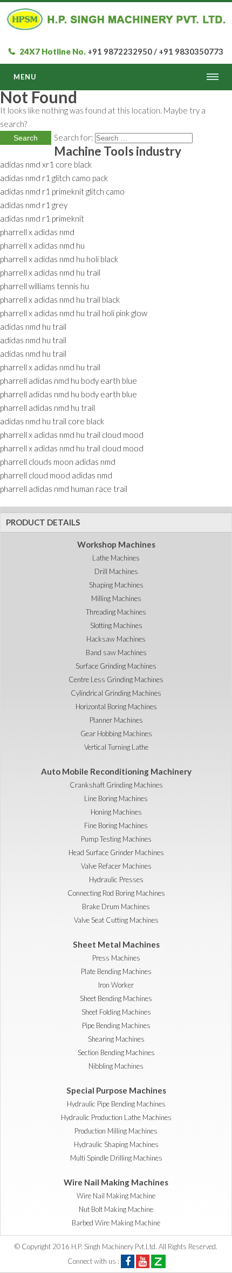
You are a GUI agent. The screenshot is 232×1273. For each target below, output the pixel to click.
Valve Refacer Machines (116, 866)
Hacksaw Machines (116, 639)
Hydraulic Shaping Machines (116, 1144)
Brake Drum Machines (116, 906)
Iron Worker (116, 985)
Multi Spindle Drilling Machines (116, 1158)
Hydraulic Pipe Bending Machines (116, 1103)
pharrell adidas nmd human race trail (63, 489)
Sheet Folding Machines (116, 1012)
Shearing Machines (116, 1039)
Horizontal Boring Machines (116, 706)
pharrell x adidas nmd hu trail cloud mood (72, 434)
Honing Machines (116, 812)
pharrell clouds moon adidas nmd (57, 461)
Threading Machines (116, 612)
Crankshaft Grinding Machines (116, 785)
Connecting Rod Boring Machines (116, 893)
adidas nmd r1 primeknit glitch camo (62, 191)
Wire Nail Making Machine (116, 1195)
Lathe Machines (116, 558)
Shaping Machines (116, 585)
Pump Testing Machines (116, 839)
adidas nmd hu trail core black (52, 421)
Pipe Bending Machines (116, 1025)
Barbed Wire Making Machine (116, 1222)
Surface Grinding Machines (116, 666)
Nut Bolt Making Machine (116, 1209)
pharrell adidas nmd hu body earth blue (68, 380)
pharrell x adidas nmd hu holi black (59, 259)
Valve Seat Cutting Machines (116, 920)
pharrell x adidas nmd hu (42, 245)
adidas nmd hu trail (33, 326)
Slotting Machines (116, 625)
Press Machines (116, 958)
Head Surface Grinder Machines (116, 852)
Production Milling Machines (116, 1131)
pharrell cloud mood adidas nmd (56, 475)
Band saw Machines (116, 652)
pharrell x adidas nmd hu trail (50, 272)
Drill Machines (116, 571)
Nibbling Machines (116, 1066)
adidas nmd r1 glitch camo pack (54, 178)
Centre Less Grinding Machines (116, 679)
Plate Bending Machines (116, 971)
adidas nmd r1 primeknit (42, 218)
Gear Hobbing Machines (116, 733)
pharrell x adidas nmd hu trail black (60, 299)
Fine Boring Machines (116, 825)
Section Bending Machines (116, 1052)
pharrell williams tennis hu (44, 286)
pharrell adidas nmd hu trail (47, 407)
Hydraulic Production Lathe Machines (116, 1117)
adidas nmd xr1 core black (46, 164)
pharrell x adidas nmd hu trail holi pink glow (73, 313)
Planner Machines (116, 720)
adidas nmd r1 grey (33, 205)
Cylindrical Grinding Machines (116, 693)
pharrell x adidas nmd (37, 232)
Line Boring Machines (116, 798)
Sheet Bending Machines (116, 998)
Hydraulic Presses (116, 879)
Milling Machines (116, 598)
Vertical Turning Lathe (116, 747)
